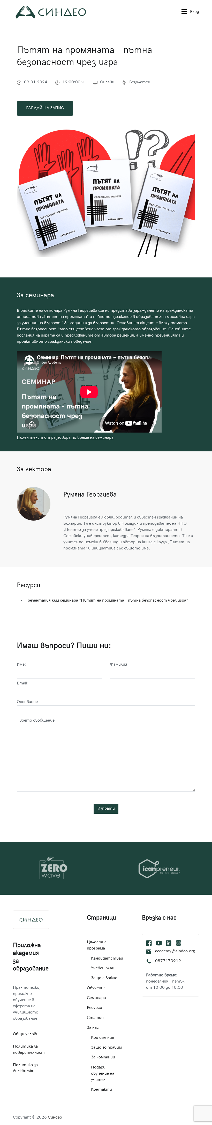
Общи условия (27, 1034)
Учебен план (102, 968)
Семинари (96, 998)
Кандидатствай (107, 959)
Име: (21, 665)
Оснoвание (27, 702)
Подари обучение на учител (102, 1074)
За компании (103, 1057)
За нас (93, 1028)
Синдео (55, 1118)
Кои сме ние (102, 1038)
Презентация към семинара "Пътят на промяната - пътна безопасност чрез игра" (106, 601)
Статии (95, 1018)
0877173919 (168, 961)
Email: (22, 683)
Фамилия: (119, 665)
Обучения (96, 988)
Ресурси (94, 1008)
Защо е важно (104, 978)
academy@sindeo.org (175, 951)
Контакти (101, 1090)
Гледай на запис (45, 108)
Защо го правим (106, 1048)
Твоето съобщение (36, 721)
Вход (194, 12)
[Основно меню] (184, 12)
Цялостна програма (97, 945)
